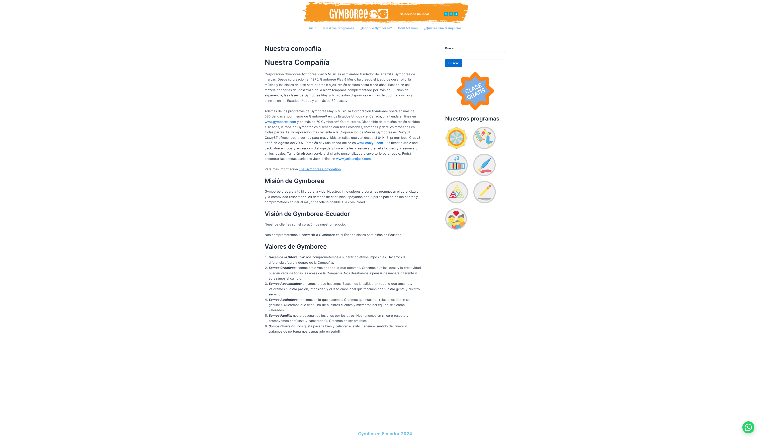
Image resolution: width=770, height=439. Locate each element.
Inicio (312, 28)
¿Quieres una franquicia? (443, 28)
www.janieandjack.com (353, 159)
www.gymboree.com (280, 122)
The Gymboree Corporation (320, 169)
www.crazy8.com (370, 143)
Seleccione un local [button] (414, 14)
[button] (415, 14)
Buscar (449, 48)
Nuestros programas (338, 28)
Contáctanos (408, 28)
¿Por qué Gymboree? (376, 28)
